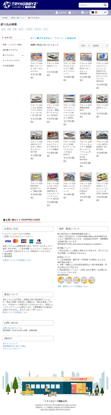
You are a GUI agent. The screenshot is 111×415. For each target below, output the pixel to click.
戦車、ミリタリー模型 (12, 45)
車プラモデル (8, 55)
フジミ (45, 29)
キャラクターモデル (11, 60)
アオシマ (38, 29)
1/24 (14, 29)
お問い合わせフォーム (12, 328)
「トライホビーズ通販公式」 (55, 401)
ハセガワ (29, 29)
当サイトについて (10, 344)
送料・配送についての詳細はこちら (73, 286)
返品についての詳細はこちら (15, 312)
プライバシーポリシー (12, 349)
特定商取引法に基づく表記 (14, 346)
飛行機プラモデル (10, 50)
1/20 (9, 29)
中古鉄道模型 (8, 66)
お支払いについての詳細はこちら (17, 260)
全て (3, 29)
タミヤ (21, 29)
